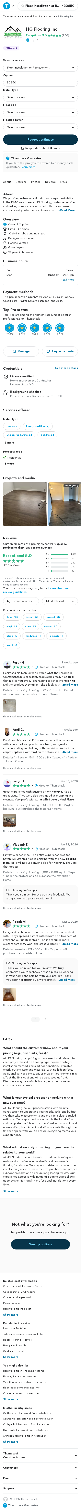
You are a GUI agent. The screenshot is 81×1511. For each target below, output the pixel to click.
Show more (10, 1314)
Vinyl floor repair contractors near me (24, 1382)
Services (21, 182)
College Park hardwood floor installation (26, 1424)
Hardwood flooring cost (17, 1308)
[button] (13, 34)
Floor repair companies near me (21, 1387)
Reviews (50, 182)
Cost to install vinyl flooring (19, 1292)
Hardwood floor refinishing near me (23, 1370)
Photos (35, 182)
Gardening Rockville (14, 1351)
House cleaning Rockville (17, 1339)
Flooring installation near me (19, 1376)
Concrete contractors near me (21, 1393)
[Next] (45, 1019)
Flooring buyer (13, 120)
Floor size (9, 105)
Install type (10, 90)
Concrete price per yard (17, 1297)
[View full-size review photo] (9, 705)
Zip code (9, 75)
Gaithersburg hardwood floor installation (27, 1413)
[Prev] (35, 1019)
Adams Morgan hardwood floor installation (28, 1418)
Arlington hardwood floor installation (24, 1435)
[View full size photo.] (25, 504)
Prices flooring (11, 1303)
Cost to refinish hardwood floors (22, 1286)
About (7, 182)
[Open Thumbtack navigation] (9, 6)
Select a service (13, 60)
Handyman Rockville (14, 1345)
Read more (68, 279)
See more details (66, 368)
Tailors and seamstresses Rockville (23, 1334)
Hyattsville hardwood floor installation (25, 1430)
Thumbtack (9, 16)
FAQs (63, 182)
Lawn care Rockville (14, 1328)
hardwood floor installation (36, 16)
